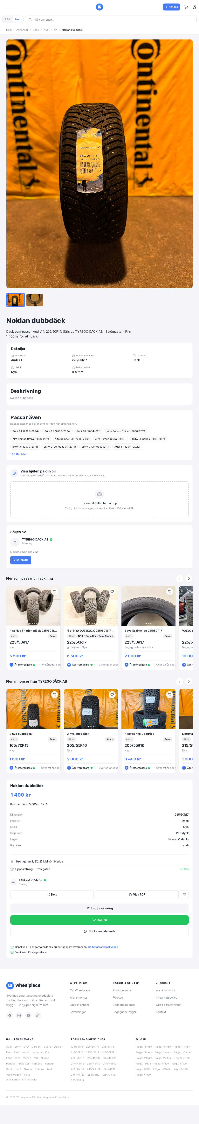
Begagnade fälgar (124, 1012)
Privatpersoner (122, 990)
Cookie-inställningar (169, 1004)
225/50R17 (77, 1057)
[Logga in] (194, 6)
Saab (9, 1069)
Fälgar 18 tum (144, 1052)
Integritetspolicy (166, 997)
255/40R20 (110, 1069)
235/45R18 (109, 1057)
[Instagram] (19, 1015)
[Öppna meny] (6, 7)
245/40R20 (94, 1069)
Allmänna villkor (166, 990)
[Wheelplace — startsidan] (99, 6)
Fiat (8, 1052)
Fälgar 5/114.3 (161, 1069)
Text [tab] (18, 19)
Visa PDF (139, 894)
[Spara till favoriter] (54, 591)
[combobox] (112, 19)
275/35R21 (77, 1080)
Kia (47, 1052)
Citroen (36, 1046)
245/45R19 (109, 1063)
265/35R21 (109, 1074)
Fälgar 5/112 (143, 1069)
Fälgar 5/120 (180, 1069)
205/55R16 (92, 1046)
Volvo (27, 1074)
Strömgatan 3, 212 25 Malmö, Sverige (39, 861)
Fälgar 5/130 (143, 1074)
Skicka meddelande (102, 931)
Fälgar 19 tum (163, 1052)
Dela (54, 894)
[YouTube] (28, 1015)
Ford (16, 1052)
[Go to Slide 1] (15, 300)
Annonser (22, 29)
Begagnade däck (124, 1004)
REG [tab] (7, 19)
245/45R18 (77, 1063)
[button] (185, 6)
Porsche (37, 1063)
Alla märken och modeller (21, 1079)
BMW (18, 1046)
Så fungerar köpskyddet (103, 946)
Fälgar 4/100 (182, 1057)
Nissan (45, 1057)
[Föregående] (179, 579)
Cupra (47, 1046)
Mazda (27, 1057)
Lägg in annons (79, 1004)
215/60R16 (77, 1052)
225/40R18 (93, 1057)
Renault (49, 1063)
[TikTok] (37, 1015)
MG (36, 1057)
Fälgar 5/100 (161, 1063)
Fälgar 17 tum (182, 1046)
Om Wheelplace (80, 990)
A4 (55, 29)
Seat (18, 1069)
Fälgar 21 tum (144, 1057)
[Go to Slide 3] (34, 300)
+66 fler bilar (18, 454)
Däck (36, 29)
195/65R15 (77, 1046)
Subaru (39, 1069)
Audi (46, 29)
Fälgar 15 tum (144, 1046)
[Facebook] (9, 1015)
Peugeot (11, 1063)
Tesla (50, 1069)
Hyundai (37, 1052)
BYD (26, 1046)
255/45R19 (77, 1069)
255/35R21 (93, 1074)
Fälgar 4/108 (143, 1063)
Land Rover (13, 1057)
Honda (26, 1052)
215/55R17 (108, 1052)
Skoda (28, 1069)
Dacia (57, 1046)
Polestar (24, 1063)
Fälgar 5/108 (179, 1063)
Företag (118, 997)
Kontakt (161, 1012)
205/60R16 (108, 1046)
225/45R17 (92, 1052)
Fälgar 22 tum (163, 1057)
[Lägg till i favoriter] (184, 894)
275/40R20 (78, 1074)
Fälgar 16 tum (163, 1046)
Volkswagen (13, 1074)
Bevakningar (78, 1012)
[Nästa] (189, 579)
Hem (9, 29)
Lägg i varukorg (102, 908)
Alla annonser (78, 997)
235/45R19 (93, 1063)
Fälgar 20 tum (182, 1052)
